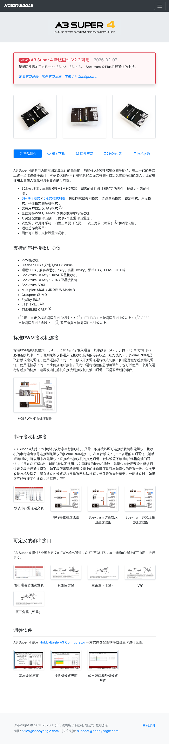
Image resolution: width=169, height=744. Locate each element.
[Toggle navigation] (160, 6)
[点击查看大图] (35, 116)
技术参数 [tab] (143, 154)
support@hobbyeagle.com (98, 731)
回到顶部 (149, 725)
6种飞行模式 (31, 198)
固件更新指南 (51, 77)
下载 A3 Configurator (81, 77)
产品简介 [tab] (29, 154)
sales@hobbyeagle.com (40, 731)
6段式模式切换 (54, 198)
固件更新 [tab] (86, 154)
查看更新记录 (28, 77)
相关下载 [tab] (58, 154)
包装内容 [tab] (115, 154)
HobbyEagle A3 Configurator (62, 642)
